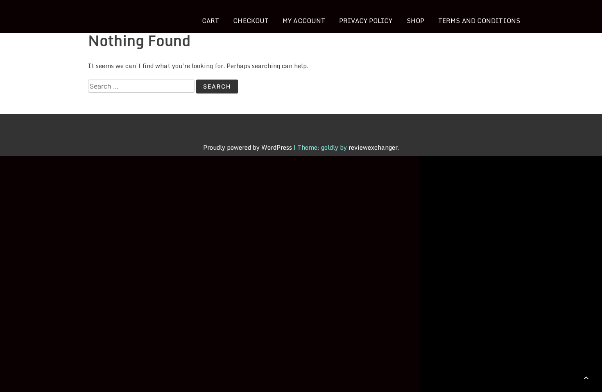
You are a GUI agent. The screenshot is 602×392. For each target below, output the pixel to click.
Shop (415, 20)
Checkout (251, 20)
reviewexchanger (373, 147)
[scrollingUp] (586, 377)
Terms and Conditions (479, 20)
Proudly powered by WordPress (248, 147)
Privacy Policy (365, 20)
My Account (304, 20)
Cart (210, 20)
